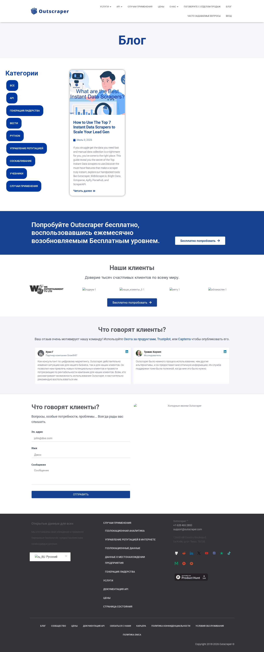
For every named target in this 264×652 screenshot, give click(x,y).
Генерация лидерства (25, 110)
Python (15, 135)
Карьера (141, 626)
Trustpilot (164, 339)
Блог (229, 6)
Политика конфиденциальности (170, 626)
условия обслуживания (210, 626)
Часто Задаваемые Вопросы (204, 16)
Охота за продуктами (140, 339)
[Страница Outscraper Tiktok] (229, 553)
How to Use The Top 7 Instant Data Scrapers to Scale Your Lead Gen (94, 127)
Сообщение (38, 464)
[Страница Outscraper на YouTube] (206, 553)
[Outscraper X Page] (199, 553)
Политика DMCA (132, 634)
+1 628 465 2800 (182, 525)
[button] (110, 6)
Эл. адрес (37, 431)
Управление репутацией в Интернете (130, 539)
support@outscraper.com (187, 529)
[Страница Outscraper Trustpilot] (222, 553)
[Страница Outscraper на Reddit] (184, 553)
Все (12, 85)
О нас (173, 6)
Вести (14, 123)
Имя (34, 448)
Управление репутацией (26, 148)
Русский (51, 556)
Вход (229, 16)
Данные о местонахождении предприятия (125, 560)
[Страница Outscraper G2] (184, 563)
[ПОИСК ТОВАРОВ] (191, 563)
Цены (161, 6)
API (119, 6)
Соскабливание (21, 160)
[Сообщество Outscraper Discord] (214, 553)
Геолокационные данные (122, 548)
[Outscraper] (50, 11)
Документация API (115, 589)
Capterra (184, 339)
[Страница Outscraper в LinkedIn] (191, 553)
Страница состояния (117, 606)
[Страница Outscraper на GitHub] (176, 553)
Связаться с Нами (120, 626)
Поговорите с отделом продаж (202, 6)
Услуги (104, 6)
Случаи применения (140, 6)
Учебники (16, 173)
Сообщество (58, 626)
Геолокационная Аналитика (125, 530)
